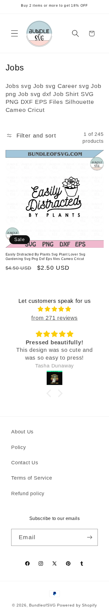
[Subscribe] (90, 537)
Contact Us (24, 462)
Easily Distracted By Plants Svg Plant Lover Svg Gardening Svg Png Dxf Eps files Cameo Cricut (46, 256)
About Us (22, 432)
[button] (14, 33)
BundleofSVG (42, 605)
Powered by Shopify (77, 605)
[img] (55, 309)
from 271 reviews (54, 318)
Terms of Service (31, 478)
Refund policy (27, 493)
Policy (18, 447)
